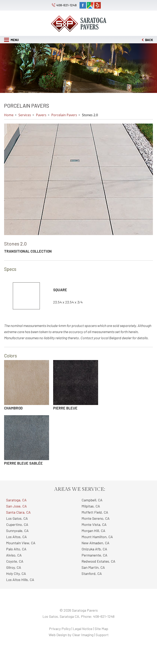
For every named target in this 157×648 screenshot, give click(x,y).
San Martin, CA (93, 567)
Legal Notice (82, 628)
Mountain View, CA (20, 543)
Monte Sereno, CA (96, 518)
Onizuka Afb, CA (94, 549)
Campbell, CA (92, 500)
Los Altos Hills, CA (20, 579)
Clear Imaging (82, 634)
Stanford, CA (92, 573)
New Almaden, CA (95, 543)
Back (149, 40)
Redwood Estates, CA (98, 561)
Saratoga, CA (16, 500)
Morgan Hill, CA (93, 530)
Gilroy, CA (13, 567)
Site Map (101, 628)
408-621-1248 (66, 5)
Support (102, 634)
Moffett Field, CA (95, 512)
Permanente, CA (94, 555)
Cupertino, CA (17, 524)
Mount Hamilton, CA (97, 536)
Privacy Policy (60, 628)
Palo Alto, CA (16, 549)
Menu (14, 40)
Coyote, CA (14, 561)
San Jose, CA (16, 506)
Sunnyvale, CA (17, 530)
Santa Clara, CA (18, 512)
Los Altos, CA (16, 536)
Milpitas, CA (91, 506)
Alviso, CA (14, 555)
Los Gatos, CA (17, 518)
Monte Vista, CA (94, 524)
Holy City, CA (16, 573)
